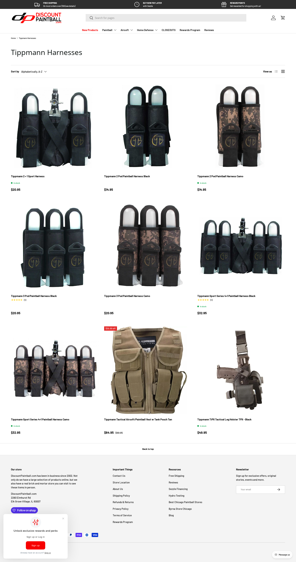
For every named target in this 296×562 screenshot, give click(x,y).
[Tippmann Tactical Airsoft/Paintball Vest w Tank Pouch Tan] (148, 370)
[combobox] (166, 18)
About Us (118, 488)
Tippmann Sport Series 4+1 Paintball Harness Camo (40, 419)
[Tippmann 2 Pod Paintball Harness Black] (148, 127)
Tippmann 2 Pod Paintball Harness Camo (220, 176)
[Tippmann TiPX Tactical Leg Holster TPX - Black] (241, 370)
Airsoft (125, 30)
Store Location (121, 482)
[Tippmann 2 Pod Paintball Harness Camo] (241, 127)
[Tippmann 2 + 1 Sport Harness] (55, 127)
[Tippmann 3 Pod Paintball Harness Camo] (148, 247)
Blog (171, 515)
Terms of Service (122, 515)
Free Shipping (176, 475)
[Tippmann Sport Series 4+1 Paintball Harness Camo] (55, 370)
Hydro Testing (176, 495)
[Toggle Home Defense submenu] (156, 30)
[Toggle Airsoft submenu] (132, 30)
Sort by (15, 71)
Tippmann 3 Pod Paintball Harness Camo (127, 295)
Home (13, 38)
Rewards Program (190, 30)
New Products (90, 30)
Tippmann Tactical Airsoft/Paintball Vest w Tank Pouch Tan (138, 419)
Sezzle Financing (178, 488)
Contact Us (119, 475)
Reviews (209, 30)
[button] (283, 18)
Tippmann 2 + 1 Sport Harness (28, 176)
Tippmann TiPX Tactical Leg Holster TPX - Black (224, 419)
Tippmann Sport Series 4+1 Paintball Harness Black (226, 295)
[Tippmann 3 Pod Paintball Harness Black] (55, 247)
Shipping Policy (121, 495)
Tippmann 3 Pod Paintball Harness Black (34, 295)
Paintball (107, 30)
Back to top (148, 449)
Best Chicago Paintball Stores (185, 502)
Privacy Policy (120, 508)
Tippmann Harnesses (27, 38)
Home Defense (145, 30)
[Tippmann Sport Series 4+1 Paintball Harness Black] (241, 247)
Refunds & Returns (123, 502)
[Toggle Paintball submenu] (115, 30)
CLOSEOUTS (169, 30)
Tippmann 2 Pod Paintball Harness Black (127, 176)
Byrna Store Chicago (180, 508)
